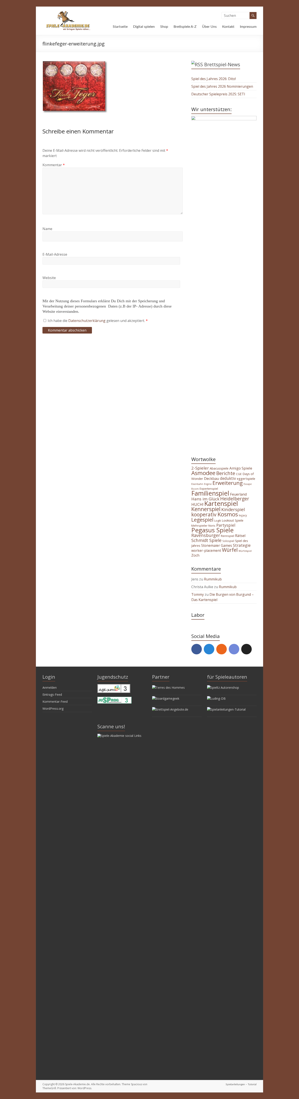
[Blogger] (221, 649)
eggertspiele (246, 478)
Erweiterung (228, 482)
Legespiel (202, 519)
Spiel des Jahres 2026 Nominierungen (222, 86)
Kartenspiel (221, 503)
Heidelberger (234, 498)
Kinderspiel (233, 509)
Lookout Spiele (232, 520)
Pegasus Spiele (212, 530)
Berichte (225, 473)
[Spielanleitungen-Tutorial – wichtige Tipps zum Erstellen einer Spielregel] (226, 709)
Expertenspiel (209, 489)
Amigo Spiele (240, 468)
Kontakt (228, 26)
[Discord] (234, 649)
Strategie (242, 545)
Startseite (120, 26)
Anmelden (49, 687)
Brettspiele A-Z (185, 26)
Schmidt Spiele (206, 540)
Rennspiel (227, 536)
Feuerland (238, 494)
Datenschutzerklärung (87, 320)
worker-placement (206, 550)
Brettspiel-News (222, 64)
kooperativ (203, 514)
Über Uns (209, 26)
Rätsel (240, 535)
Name (47, 228)
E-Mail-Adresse (54, 254)
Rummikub (213, 579)
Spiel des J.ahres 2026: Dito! (213, 78)
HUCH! (197, 504)
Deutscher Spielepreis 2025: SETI (218, 94)
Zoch (195, 555)
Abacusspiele (219, 468)
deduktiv (228, 478)
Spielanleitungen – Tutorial (241, 1084)
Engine (208, 484)
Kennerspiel (205, 509)
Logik (217, 520)
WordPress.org (52, 708)
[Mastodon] (209, 649)
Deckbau (211, 478)
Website (49, 277)
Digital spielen (144, 26)
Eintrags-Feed (52, 694)
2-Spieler (200, 468)
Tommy (197, 594)
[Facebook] (196, 649)
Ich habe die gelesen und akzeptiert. (98, 320)
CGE (239, 474)
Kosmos (227, 514)
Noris (211, 526)
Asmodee (203, 473)
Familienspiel (210, 493)
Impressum (248, 26)
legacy (243, 515)
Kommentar (53, 164)
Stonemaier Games (216, 545)
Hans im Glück (205, 499)
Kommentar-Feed (55, 701)
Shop (164, 26)
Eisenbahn (197, 484)
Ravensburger (205, 535)
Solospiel (228, 541)
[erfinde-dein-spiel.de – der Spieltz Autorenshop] (223, 687)
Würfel (230, 549)
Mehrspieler (199, 526)
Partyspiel (225, 525)
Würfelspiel (245, 550)
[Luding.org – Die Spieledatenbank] (216, 698)
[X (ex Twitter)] (246, 649)
